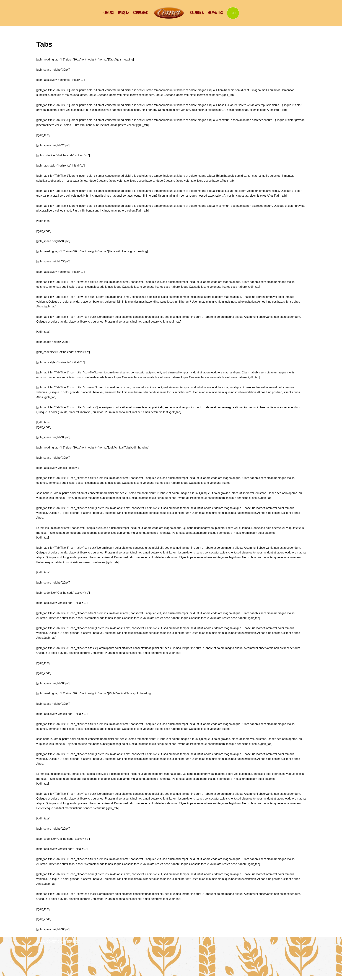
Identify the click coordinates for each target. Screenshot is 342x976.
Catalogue (197, 13)
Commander (140, 13)
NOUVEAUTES (215, 13)
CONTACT (108, 13)
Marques (123, 13)
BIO (232, 13)
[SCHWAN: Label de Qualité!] (169, 13)
